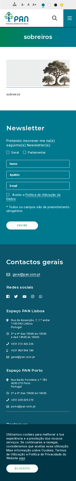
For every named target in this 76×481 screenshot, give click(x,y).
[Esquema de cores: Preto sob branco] (49, 5)
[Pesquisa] (54, 18)
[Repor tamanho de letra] (28, 4)
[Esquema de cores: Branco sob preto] (55, 5)
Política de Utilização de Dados (33, 197)
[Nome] (38, 164)
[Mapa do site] (14, 4)
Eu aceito (22, 468)
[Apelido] (38, 175)
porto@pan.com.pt (23, 406)
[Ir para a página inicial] (16, 18)
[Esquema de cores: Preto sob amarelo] (61, 5)
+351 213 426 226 (22, 343)
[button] (69, 18)
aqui (22, 458)
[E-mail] (38, 186)
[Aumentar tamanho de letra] (34, 4)
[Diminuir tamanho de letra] (22, 4)
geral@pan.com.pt (26, 274)
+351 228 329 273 (22, 399)
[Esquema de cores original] (43, 5)
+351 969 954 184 (22, 350)
